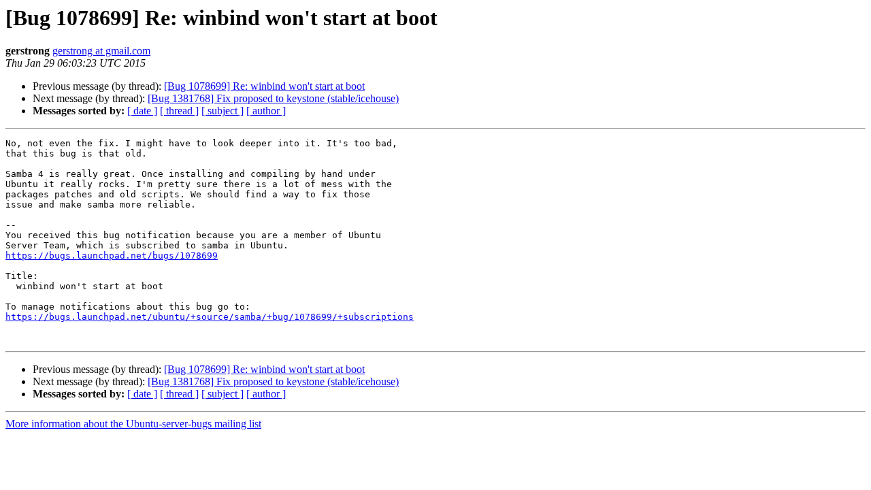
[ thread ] (179, 110)
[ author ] (266, 110)
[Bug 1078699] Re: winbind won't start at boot (264, 86)
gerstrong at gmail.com (101, 50)
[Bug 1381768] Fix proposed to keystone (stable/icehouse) (273, 98)
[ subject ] (222, 110)
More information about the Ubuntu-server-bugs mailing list (133, 423)
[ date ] (142, 110)
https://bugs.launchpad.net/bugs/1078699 (111, 255)
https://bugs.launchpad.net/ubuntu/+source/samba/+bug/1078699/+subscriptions (209, 317)
